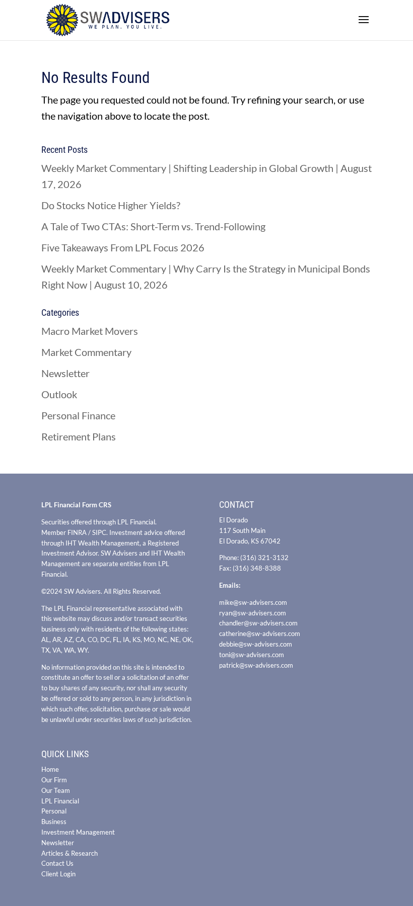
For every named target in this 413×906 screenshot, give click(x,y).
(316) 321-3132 (264, 558)
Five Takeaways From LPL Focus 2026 (122, 247)
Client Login (58, 874)
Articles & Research (69, 853)
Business (53, 822)
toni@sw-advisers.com (251, 655)
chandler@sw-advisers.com (258, 623)
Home (50, 769)
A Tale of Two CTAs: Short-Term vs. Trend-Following (153, 226)
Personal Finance (78, 415)
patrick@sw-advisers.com (256, 665)
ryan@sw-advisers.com (252, 613)
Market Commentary (86, 352)
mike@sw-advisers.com (253, 602)
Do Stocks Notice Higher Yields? (110, 205)
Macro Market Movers (89, 331)
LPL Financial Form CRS (76, 505)
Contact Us (57, 863)
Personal (53, 811)
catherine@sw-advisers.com (259, 633)
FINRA (77, 532)
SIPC (99, 532)
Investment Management (78, 832)
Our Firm (54, 780)
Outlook (59, 394)
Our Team (55, 790)
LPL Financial (60, 801)
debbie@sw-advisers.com (255, 644)
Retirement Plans (78, 436)
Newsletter (65, 373)
